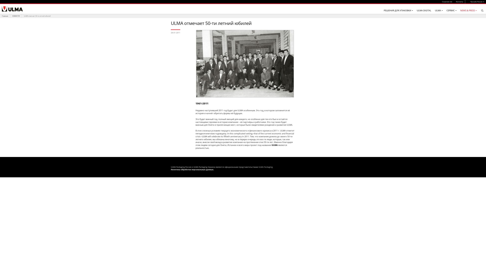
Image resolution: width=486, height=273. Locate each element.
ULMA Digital (424, 10)
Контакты (459, 2)
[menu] (477, 2)
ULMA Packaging (266, 167)
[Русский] (12, 9)
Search (482, 11)
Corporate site (447, 2)
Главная (5, 16)
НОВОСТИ (16, 16)
